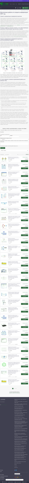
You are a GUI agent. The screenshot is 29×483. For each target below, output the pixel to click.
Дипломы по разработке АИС (18, 406)
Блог (1, 471)
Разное (15, 464)
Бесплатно (16, 467)
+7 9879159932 (2, 399)
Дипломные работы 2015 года (18, 450)
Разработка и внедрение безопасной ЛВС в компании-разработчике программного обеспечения (13, 173)
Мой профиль (2, 477)
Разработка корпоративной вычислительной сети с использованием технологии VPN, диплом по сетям (14, 324)
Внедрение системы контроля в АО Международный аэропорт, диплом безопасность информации (13, 202)
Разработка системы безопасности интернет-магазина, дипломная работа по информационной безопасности (14, 225)
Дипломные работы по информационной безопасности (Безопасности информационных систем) (20, 426)
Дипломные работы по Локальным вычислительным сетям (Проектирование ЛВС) (20, 431)
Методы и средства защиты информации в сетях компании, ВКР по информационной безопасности (13, 187)
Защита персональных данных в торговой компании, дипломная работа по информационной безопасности (14, 232)
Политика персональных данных (18, 475)
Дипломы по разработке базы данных (20, 461)
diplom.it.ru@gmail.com (4, 404)
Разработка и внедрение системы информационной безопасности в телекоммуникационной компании (13, 180)
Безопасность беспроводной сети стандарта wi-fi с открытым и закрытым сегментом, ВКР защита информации (14, 209)
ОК (22, 479)
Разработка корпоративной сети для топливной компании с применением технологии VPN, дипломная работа (13, 293)
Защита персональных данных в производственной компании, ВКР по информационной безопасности (13, 269)
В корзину (24, 168)
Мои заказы (2, 474)
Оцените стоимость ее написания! (14, 392)
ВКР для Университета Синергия (19, 417)
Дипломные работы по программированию (20, 428)
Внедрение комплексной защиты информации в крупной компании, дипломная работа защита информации (14, 262)
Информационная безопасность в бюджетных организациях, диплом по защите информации (13, 158)
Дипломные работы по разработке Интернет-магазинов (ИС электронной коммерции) (20, 434)
